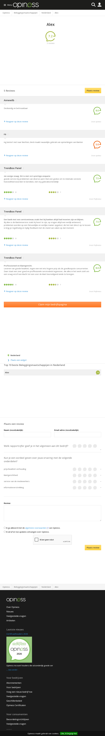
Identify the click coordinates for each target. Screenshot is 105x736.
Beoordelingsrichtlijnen (17, 719)
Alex (7, 372)
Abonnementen (13, 682)
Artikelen (10, 620)
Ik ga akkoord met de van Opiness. (33, 528)
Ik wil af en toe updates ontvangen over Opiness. (27, 532)
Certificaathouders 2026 (17, 634)
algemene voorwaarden (36, 528)
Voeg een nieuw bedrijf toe (19, 691)
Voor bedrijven (13, 687)
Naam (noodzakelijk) (13, 430)
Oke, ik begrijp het (69, 733)
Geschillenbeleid (14, 700)
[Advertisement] (54, 62)
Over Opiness (12, 607)
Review (7, 503)
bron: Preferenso (95, 199)
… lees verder (11, 670)
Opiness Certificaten (16, 705)
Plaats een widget (19, 360)
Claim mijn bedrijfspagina (52, 304)
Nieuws (10, 611)
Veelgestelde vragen (16, 616)
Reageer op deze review (16, 121)
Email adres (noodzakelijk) (66, 430)
